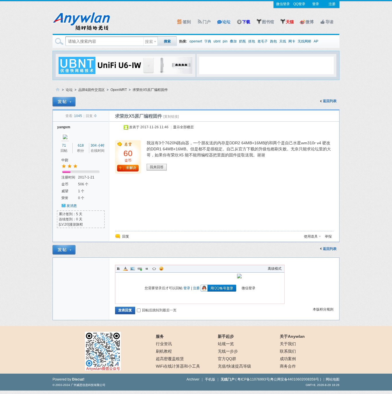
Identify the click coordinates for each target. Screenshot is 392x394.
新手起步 (226, 336)
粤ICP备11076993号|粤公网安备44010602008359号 (278, 379)
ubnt (217, 41)
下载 (246, 22)
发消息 (72, 206)
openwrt (195, 41)
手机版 (210, 379)
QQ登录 (299, 4)
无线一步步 (228, 351)
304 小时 (97, 145)
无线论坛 (57, 90)
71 (64, 145)
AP (316, 41)
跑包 (273, 41)
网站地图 (332, 379)
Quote (147, 268)
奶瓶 (242, 41)
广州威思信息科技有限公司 (88, 385)
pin (225, 41)
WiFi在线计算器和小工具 (178, 366)
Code (154, 268)
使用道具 (311, 236)
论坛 (226, 22)
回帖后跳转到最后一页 (159, 310)
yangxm (63, 127)
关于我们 (288, 343)
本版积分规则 (323, 309)
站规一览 (226, 343)
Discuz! (78, 379)
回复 (125, 236)
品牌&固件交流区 (91, 90)
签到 (187, 22)
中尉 (64, 160)
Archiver (193, 379)
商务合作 (288, 366)
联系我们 (288, 351)
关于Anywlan (292, 336)
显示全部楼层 (183, 127)
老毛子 (262, 41)
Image (132, 268)
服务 (160, 336)
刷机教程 (164, 351)
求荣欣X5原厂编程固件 (150, 90)
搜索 (149, 41)
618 (81, 145)
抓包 (251, 41)
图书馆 (268, 22)
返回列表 (330, 101)
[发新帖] (64, 101)
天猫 (290, 22)
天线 (282, 41)
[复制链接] (171, 116)
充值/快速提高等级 (234, 366)
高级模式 (275, 269)
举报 (328, 236)
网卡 (291, 41)
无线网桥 (304, 41)
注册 (332, 4)
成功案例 (288, 358)
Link (140, 268)
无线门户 (227, 379)
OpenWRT (118, 90)
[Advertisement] (266, 65)
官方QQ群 (227, 358)
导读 (329, 22)
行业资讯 (164, 343)
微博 (310, 22)
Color (125, 268)
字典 (207, 41)
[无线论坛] (81, 30)
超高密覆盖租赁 (170, 358)
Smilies (161, 268)
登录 (315, 4)
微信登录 (283, 4)
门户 (207, 22)
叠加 (233, 41)
